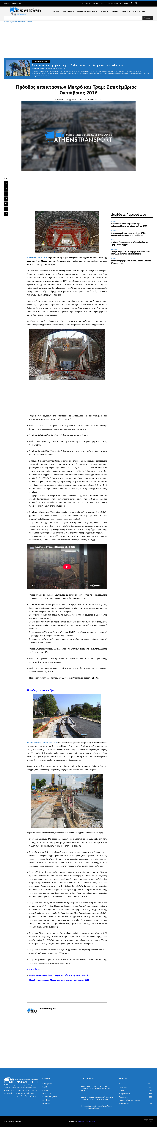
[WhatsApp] (6, 193)
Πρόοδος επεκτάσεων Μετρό (21, 21)
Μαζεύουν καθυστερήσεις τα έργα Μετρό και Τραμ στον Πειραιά (58, 975)
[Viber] (6, 209)
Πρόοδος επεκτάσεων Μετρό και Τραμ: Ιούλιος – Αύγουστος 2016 (59, 980)
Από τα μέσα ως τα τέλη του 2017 (42, 743)
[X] (136, 3)
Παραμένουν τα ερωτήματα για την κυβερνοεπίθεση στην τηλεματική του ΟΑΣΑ (129, 225)
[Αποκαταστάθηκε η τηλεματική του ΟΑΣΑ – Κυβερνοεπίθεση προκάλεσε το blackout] (18, 68)
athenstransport (95, 99)
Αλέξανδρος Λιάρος (38, 68)
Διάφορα (114, 221)
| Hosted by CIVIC (90, 1121)
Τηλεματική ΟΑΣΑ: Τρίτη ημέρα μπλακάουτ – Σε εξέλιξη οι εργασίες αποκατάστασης (130, 252)
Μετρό (6, 21)
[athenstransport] (32, 1012)
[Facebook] (131, 3)
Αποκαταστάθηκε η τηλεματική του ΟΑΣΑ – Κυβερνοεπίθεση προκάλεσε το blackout (78, 65)
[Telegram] (6, 204)
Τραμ (112, 240)
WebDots (81, 1121)
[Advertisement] (78, 40)
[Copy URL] (6, 214)
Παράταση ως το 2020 (37, 257)
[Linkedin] (6, 198)
